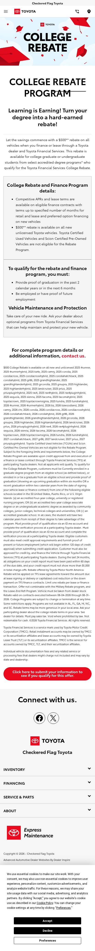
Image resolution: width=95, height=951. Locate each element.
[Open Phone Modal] (77, 11)
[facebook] (39, 718)
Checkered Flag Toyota (40, 853)
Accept (47, 921)
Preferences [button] (63, 907)
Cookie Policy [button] (45, 903)
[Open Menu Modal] (6, 11)
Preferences (47, 940)
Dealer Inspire (62, 860)
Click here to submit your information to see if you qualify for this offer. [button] (47, 673)
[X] (53, 718)
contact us (73, 355)
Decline (47, 930)
